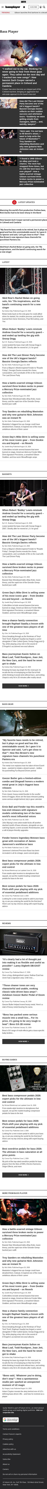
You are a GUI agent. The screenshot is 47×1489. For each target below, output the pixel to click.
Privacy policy (8, 1439)
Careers (6, 1469)
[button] (2, 7)
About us (6, 1464)
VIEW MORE (23, 686)
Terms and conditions (11, 1429)
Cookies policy (8, 1444)
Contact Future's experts (12, 1434)
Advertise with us (9, 1449)
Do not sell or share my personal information (20, 1474)
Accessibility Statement (11, 1454)
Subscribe (33, 7)
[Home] (23, 2)
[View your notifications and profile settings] (24, 7)
